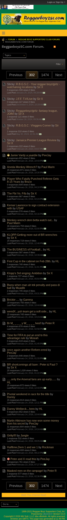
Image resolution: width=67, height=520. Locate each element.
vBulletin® (48, 514)
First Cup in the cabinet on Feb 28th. (29, 261)
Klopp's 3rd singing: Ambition (24, 273)
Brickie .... (13, 299)
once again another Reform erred (27, 349)
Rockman (48, 447)
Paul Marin (48, 167)
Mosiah (34, 338)
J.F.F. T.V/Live (24, 98)
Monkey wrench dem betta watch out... (30, 220)
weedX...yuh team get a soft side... (27, 311)
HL (48, 249)
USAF (20, 208)
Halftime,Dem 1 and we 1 (22, 447)
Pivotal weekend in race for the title (28, 394)
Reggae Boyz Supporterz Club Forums (39, 39)
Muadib (20, 287)
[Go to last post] (44, 93)
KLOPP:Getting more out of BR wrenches (32, 234)
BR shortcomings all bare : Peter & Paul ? (32, 364)
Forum (11, 39)
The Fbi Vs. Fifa (16, 193)
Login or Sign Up (55, 2)
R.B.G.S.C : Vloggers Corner (33, 125)
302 (32, 75)
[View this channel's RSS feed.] (55, 47)
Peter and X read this (23, 459)
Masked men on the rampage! (25, 470)
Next (58, 75)
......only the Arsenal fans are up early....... (31, 379)
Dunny (11, 397)
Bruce (28, 181)
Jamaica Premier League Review (36, 140)
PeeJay (46, 155)
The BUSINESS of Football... (24, 249)
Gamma (28, 299)
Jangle (24, 435)
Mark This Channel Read (33, 495)
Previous (16, 75)
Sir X (40, 87)
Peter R (50, 323)
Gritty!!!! (11, 435)
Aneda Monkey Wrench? (22, 167)
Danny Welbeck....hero (21, 408)
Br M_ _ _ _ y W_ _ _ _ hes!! (24, 323)
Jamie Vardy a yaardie (24, 155)
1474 (45, 75)
